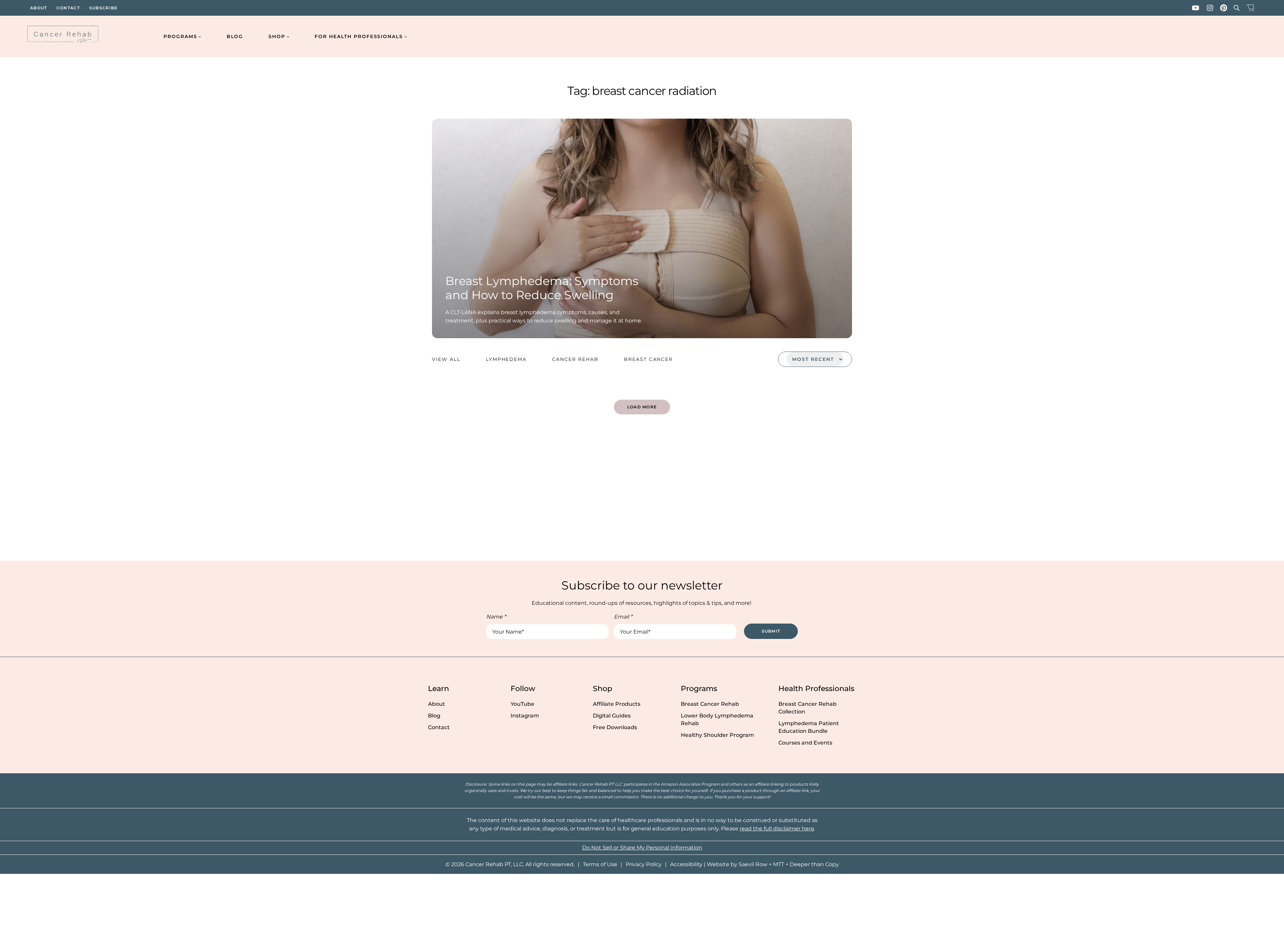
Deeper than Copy (814, 864)
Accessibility (686, 864)
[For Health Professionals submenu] (405, 36)
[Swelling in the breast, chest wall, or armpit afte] (963, 501)
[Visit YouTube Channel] (1195, 8)
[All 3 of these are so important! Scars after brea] (107, 501)
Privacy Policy (644, 864)
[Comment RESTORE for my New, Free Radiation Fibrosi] (1177, 501)
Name (496, 617)
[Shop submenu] (288, 36)
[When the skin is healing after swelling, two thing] (535, 501)
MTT (778, 864)
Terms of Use (600, 864)
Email (623, 617)
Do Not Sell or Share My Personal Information (642, 847)
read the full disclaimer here (777, 828)
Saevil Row (753, 864)
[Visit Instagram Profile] (1210, 8)
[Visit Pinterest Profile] (1223, 7)
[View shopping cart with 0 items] (1250, 7)
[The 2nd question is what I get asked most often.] (321, 501)
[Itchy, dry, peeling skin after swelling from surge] (749, 501)
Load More (642, 406)
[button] (1236, 7)
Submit (771, 631)
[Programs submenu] (199, 36)
